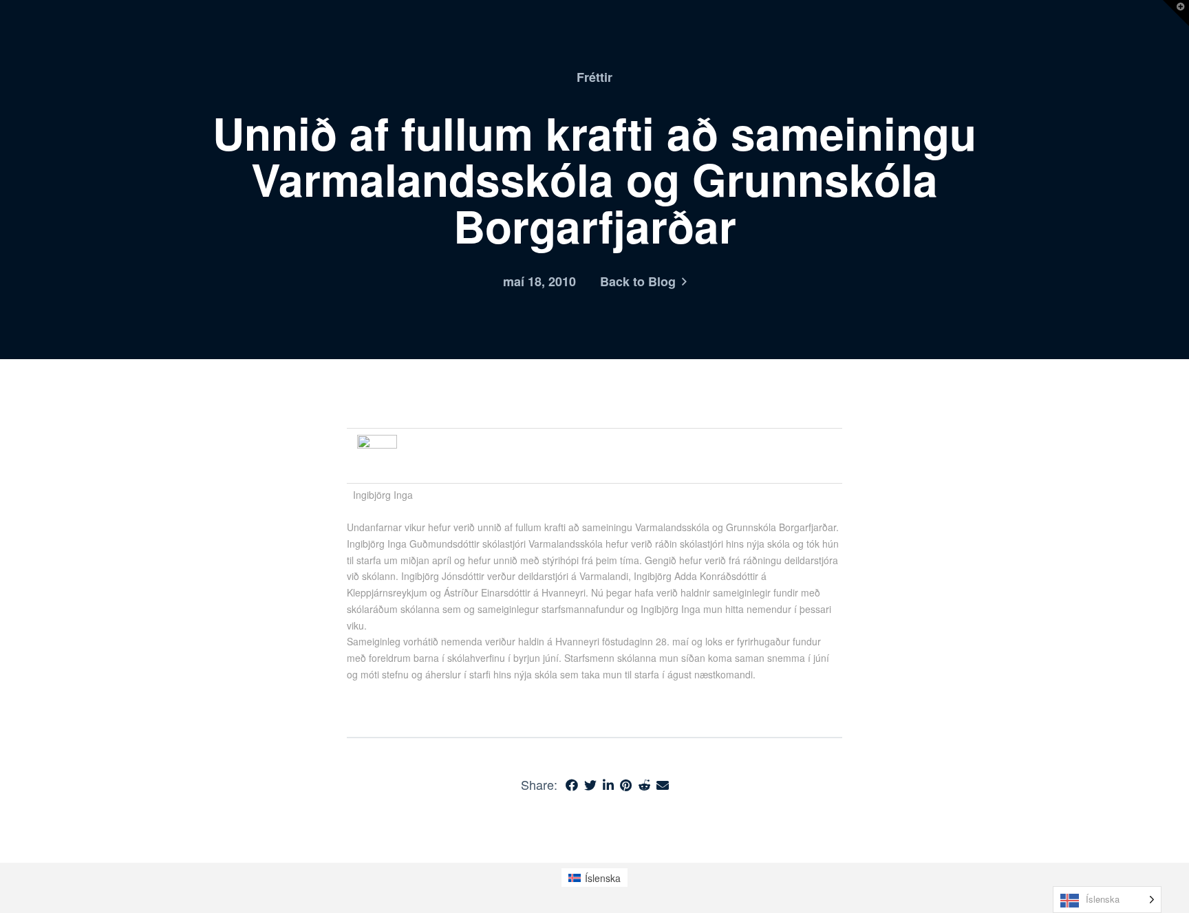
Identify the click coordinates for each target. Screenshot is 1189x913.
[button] (1176, 13)
